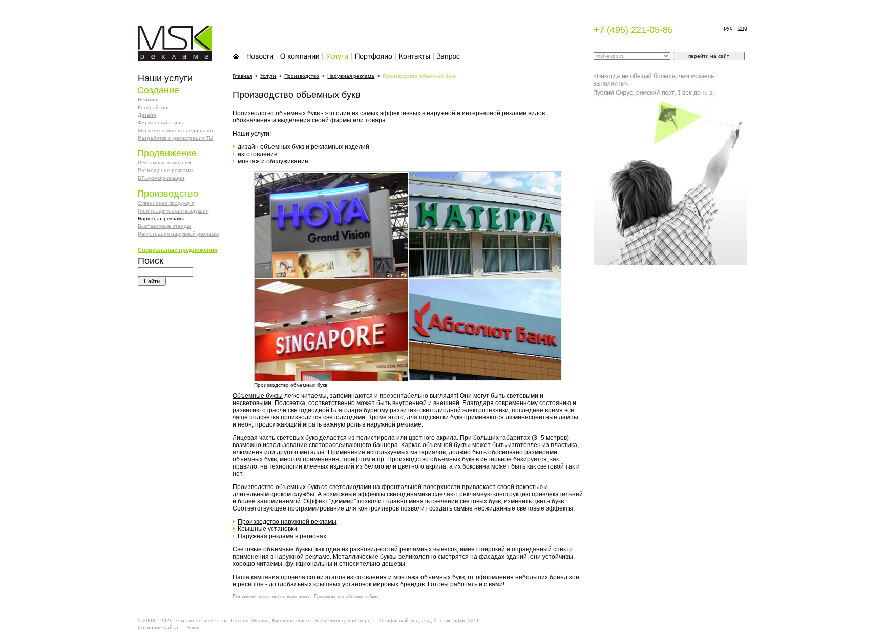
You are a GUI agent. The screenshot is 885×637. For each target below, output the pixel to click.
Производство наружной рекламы (287, 521)
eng (742, 28)
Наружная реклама (350, 76)
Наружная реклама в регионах (282, 536)
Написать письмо (448, 56)
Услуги (337, 56)
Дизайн (147, 115)
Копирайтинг (154, 107)
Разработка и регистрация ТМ (175, 138)
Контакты (415, 56)
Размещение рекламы (165, 170)
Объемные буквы (258, 395)
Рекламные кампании (164, 162)
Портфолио (374, 56)
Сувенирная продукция (166, 203)
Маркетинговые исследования (175, 130)
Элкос (193, 627)
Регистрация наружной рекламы (178, 234)
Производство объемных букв (276, 113)
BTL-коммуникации (161, 178)
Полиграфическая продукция (173, 211)
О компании (300, 56)
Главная (235, 56)
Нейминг (148, 99)
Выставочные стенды (164, 226)
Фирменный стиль (160, 122)
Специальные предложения (177, 250)
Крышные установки (267, 529)
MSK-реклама (168, 31)
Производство (301, 76)
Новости (260, 56)
